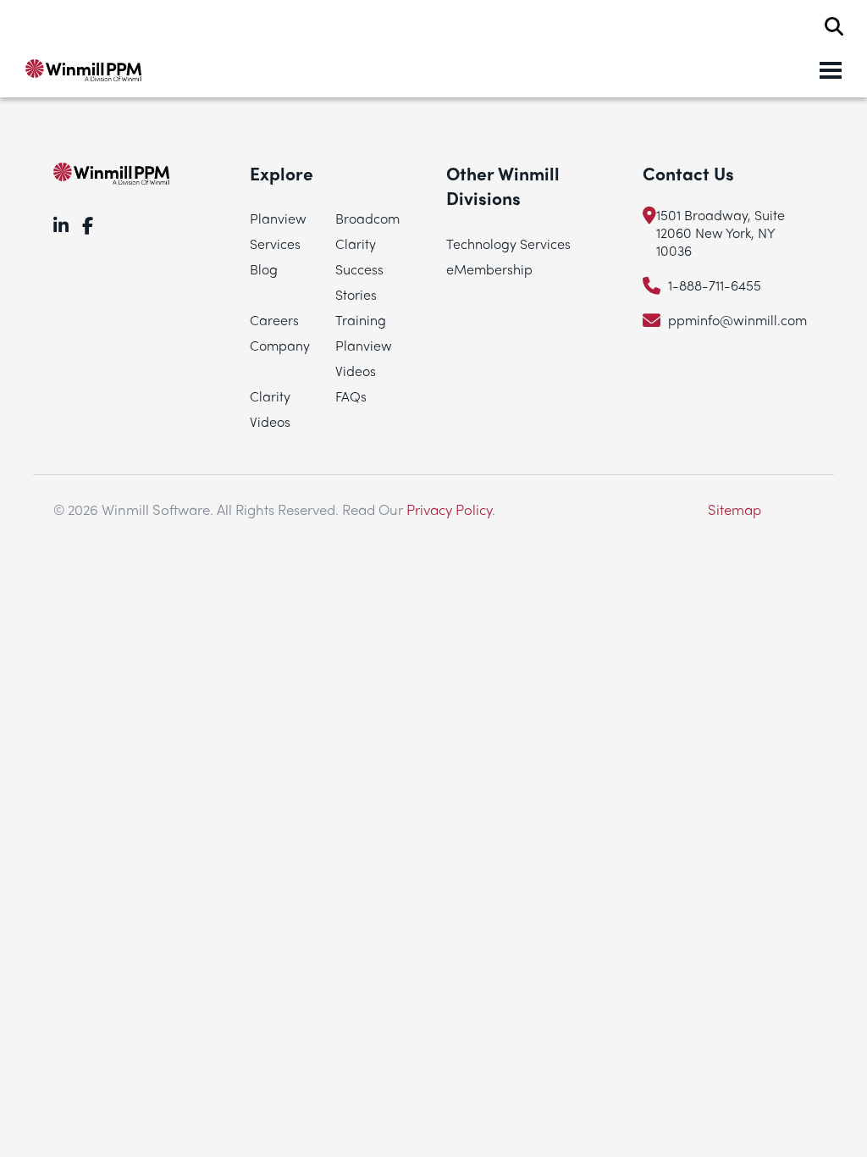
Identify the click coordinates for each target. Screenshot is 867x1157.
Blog (264, 269)
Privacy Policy (449, 509)
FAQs (351, 396)
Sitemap (734, 509)
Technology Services (508, 243)
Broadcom (367, 218)
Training (360, 319)
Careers (274, 319)
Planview (278, 218)
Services (275, 243)
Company (280, 345)
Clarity (355, 243)
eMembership (489, 269)
